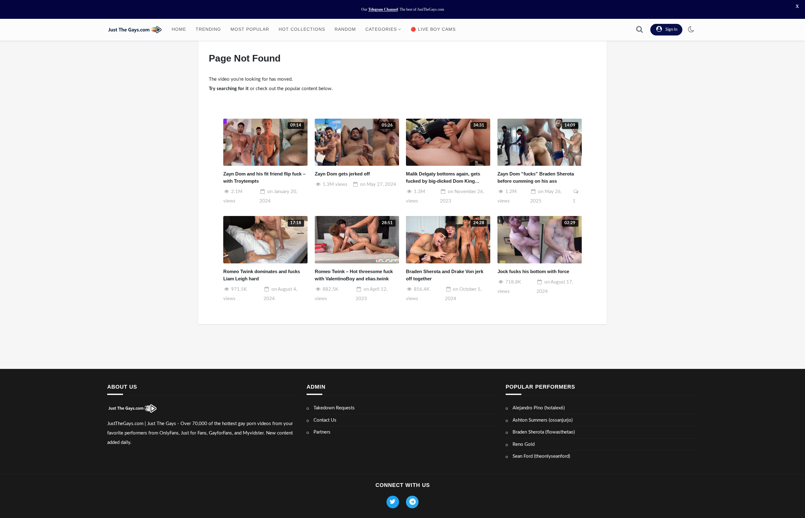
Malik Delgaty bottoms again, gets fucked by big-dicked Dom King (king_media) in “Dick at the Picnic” (445, 178)
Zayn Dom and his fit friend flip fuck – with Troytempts (264, 177)
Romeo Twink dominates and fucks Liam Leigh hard (261, 275)
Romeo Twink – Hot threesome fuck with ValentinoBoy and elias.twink (354, 275)
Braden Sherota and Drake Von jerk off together (444, 275)
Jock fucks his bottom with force (533, 271)
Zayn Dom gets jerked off (342, 173)
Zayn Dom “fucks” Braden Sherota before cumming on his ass (535, 177)
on (378, 184)
